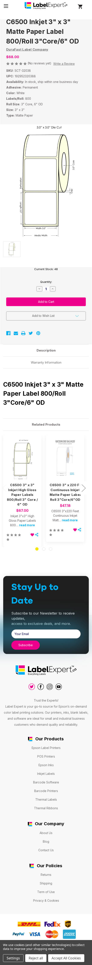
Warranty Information (46, 362)
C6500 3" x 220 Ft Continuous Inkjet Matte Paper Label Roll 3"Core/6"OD (65, 492)
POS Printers (46, 756)
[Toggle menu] (6, 6)
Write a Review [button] (64, 63)
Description (46, 350)
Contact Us (46, 850)
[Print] (23, 333)
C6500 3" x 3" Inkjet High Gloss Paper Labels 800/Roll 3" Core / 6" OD (22, 494)
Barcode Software (46, 782)
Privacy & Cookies (46, 900)
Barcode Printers (46, 791)
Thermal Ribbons (46, 808)
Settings (13, 958)
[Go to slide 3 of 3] (50, 549)
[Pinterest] (38, 333)
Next (83, 487)
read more (27, 525)
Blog (46, 841)
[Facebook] (8, 333)
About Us (46, 833)
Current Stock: (46, 269)
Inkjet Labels (46, 773)
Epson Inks (46, 765)
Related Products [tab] (46, 424)
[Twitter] (31, 333)
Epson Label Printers (46, 748)
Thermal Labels (46, 799)
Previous (4, 487)
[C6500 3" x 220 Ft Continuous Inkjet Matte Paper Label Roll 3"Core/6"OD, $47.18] (65, 459)
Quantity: (46, 281)
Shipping (46, 883)
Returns (46, 874)
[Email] (16, 333)
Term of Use (46, 892)
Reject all (36, 958)
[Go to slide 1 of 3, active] (37, 549)
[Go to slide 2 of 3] (43, 549)
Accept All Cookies (66, 958)
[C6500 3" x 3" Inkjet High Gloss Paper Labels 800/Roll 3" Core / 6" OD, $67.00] (22, 459)
